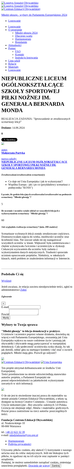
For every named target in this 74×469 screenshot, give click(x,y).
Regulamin (21, 42)
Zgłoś (23, 289)
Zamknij (56, 466)
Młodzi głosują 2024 (26, 32)
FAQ (18, 51)
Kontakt (19, 54)
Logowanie (14, 20)
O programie (15, 29)
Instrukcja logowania (26, 57)
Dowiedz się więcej (39, 465)
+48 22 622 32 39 (15, 432)
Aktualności (14, 45)
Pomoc (12, 48)
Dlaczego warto (23, 35)
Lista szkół (14, 60)
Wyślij (6, 317)
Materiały (13, 66)
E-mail (5, 307)
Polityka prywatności (19, 444)
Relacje (12, 63)
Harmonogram (23, 39)
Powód (5, 314)
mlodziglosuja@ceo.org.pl (23, 435)
